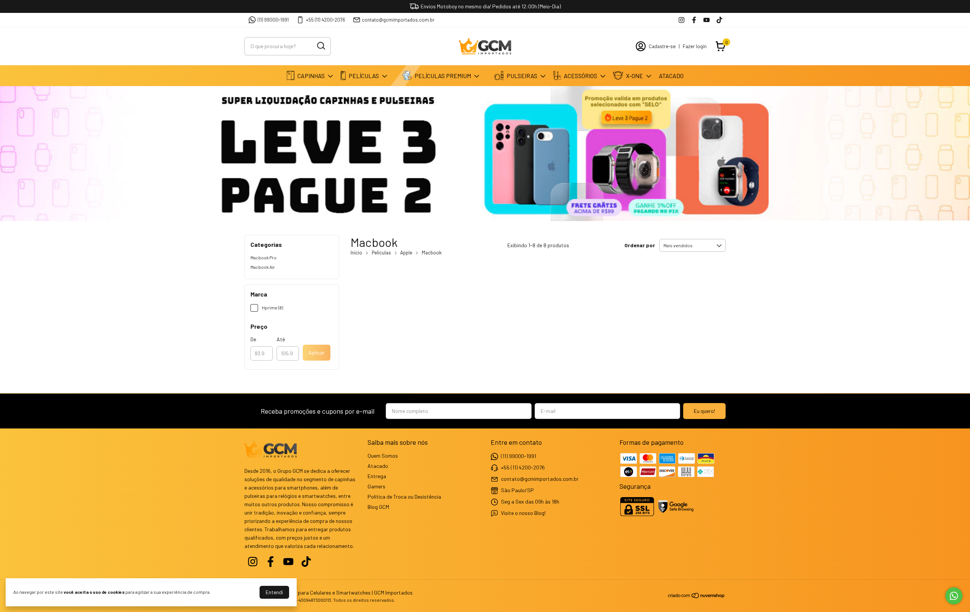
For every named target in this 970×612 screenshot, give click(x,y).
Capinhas (311, 75)
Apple (406, 253)
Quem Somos (383, 455)
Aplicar (316, 352)
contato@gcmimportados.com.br (398, 20)
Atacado (671, 75)
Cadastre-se (662, 46)
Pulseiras (522, 75)
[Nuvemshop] (697, 596)
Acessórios (580, 75)
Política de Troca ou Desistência (404, 496)
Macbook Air (262, 267)
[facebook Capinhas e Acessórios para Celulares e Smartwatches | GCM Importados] (694, 20)
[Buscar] (320, 46)
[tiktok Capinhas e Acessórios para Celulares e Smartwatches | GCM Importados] (719, 20)
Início (356, 253)
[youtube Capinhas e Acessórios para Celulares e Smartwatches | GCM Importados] (706, 20)
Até (281, 339)
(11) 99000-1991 (273, 20)
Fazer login (695, 46)
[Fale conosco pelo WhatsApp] (953, 595)
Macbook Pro (263, 257)
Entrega (377, 476)
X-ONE (634, 75)
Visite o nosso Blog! (523, 513)
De (253, 339)
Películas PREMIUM (443, 75)
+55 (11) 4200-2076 (325, 20)
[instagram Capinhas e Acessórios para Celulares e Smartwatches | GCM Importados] (681, 20)
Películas (364, 75)
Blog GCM (378, 507)
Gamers (376, 486)
